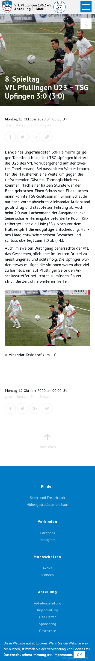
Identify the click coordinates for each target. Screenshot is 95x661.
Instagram (48, 539)
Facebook (47, 532)
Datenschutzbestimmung (24, 654)
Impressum (62, 654)
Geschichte (47, 630)
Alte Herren (47, 617)
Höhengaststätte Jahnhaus (47, 504)
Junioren (47, 575)
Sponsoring (47, 623)
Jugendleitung (47, 610)
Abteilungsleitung (47, 603)
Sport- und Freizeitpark (47, 497)
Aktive (47, 568)
